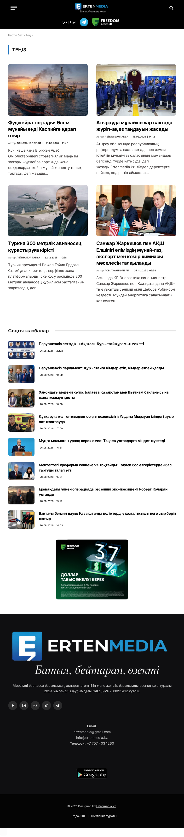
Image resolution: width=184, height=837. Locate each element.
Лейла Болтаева (116, 136)
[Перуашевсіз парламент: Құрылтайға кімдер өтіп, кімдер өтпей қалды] (21, 374)
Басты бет (15, 35)
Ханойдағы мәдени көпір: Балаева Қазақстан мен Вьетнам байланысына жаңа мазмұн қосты (104, 395)
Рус (73, 22)
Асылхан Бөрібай (29, 143)
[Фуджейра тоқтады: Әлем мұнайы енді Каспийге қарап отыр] (48, 89)
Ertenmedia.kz (106, 806)
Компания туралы (104, 816)
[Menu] (14, 7)
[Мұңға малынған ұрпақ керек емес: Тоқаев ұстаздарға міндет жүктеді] (21, 447)
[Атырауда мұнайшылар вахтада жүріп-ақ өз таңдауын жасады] (136, 89)
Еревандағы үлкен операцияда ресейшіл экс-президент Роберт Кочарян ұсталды (103, 491)
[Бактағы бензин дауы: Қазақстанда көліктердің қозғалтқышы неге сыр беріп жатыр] (21, 519)
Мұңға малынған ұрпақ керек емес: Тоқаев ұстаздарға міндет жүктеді (102, 440)
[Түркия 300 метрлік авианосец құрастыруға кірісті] (48, 210)
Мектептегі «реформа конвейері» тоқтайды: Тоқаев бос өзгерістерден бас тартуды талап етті (105, 467)
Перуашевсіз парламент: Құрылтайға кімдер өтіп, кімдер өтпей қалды (101, 368)
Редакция (79, 816)
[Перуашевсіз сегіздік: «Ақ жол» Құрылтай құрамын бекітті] (21, 350)
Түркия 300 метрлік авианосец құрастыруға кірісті (44, 246)
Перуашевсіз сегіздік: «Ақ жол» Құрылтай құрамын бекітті (91, 343)
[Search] (170, 7)
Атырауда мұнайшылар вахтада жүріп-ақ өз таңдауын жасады (134, 126)
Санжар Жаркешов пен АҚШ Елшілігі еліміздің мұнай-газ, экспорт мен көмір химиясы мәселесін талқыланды (130, 253)
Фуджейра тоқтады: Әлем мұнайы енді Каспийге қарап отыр (42, 129)
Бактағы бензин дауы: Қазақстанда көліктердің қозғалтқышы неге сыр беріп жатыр (107, 516)
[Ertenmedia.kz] (92, 8)
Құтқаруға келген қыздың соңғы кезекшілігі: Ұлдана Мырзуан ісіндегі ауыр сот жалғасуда (106, 419)
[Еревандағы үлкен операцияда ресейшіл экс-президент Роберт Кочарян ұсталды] (21, 495)
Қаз (64, 22)
